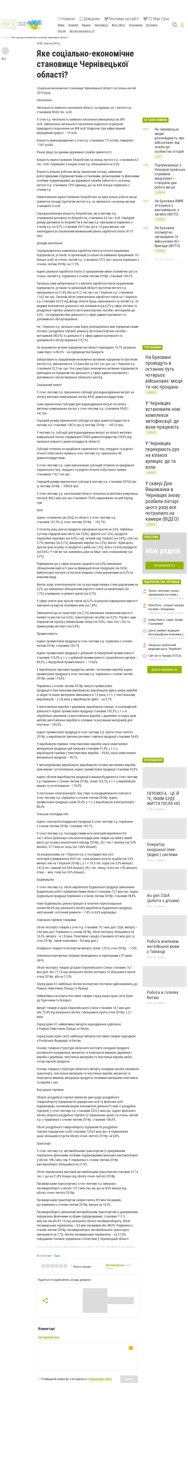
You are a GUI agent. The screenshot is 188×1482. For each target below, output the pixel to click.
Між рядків (162, 550)
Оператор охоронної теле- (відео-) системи (162, 849)
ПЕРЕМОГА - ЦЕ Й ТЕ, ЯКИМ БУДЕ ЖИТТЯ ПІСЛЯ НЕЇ (163, 798)
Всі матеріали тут (164, 565)
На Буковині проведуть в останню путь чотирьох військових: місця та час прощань (163, 372)
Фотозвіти (151, 25)
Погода (62, 31)
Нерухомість (101, 25)
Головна (5, 37)
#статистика (44, 1255)
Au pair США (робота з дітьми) (163, 898)
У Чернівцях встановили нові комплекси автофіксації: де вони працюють (162, 415)
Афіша (61, 25)
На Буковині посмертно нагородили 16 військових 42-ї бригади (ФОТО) (167, 237)
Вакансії (86, 25)
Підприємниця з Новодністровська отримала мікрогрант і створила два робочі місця (170, 176)
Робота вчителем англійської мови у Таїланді (163, 946)
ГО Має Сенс (158, 19)
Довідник (92, 19)
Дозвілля (73, 25)
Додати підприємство (164, 669)
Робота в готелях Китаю (162, 995)
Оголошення (135, 25)
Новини (68, 19)
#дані (57, 1255)
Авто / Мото (118, 25)
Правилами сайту (100, 1379)
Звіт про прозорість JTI (82, 31)
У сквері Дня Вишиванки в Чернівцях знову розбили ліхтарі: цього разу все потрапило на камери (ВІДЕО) (162, 501)
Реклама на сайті (124, 19)
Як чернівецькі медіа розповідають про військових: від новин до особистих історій (169, 140)
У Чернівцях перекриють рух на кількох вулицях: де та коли (162, 455)
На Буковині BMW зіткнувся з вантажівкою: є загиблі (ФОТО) (169, 207)
